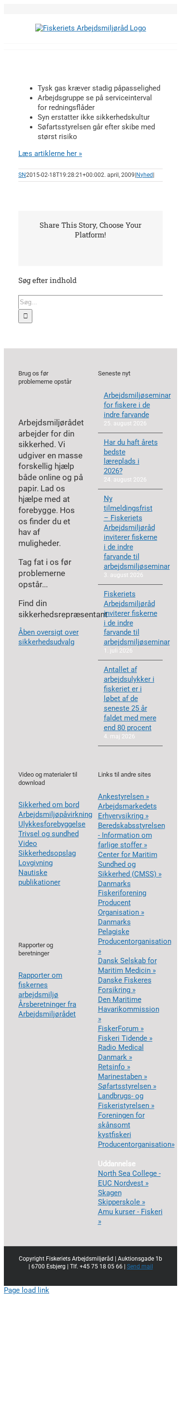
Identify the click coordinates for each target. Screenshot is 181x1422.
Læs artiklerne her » (50, 153)
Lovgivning (35, 863)
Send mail (140, 1266)
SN (22, 175)
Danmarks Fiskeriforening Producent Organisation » (122, 898)
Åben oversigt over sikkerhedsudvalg (48, 637)
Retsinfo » (114, 1067)
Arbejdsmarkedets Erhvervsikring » (127, 811)
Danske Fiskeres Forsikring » (125, 985)
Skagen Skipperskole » (121, 1197)
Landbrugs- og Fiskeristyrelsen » (126, 1101)
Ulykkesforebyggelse (51, 824)
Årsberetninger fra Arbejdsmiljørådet (47, 1009)
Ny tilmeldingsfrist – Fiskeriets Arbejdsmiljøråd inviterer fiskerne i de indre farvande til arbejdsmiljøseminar (131, 532)
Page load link (26, 1290)
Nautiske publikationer (39, 877)
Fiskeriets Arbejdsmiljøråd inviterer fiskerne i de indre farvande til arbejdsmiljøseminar (131, 618)
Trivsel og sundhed (48, 833)
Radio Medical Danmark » (121, 1052)
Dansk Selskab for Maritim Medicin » (127, 965)
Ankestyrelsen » (123, 796)
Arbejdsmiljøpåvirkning (55, 814)
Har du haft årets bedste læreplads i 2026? (131, 457)
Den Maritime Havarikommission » (128, 1009)
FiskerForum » (121, 1028)
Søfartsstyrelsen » (127, 1086)
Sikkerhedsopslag (47, 853)
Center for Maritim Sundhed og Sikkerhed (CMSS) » (130, 864)
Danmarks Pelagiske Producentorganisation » (134, 936)
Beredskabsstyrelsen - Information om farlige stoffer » (131, 835)
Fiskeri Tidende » (125, 1038)
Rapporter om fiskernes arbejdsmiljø (40, 985)
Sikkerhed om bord (48, 804)
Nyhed (144, 175)
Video (27, 843)
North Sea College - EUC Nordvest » (129, 1178)
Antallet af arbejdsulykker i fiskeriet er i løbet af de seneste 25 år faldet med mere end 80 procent (130, 698)
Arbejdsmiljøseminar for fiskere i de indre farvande (131, 405)
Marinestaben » (122, 1076)
